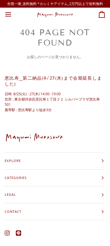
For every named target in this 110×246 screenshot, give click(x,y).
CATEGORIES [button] (16, 177)
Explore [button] (13, 160)
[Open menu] (13, 14)
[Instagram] (7, 233)
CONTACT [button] (13, 211)
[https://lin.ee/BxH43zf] (18, 233)
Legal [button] (10, 194)
